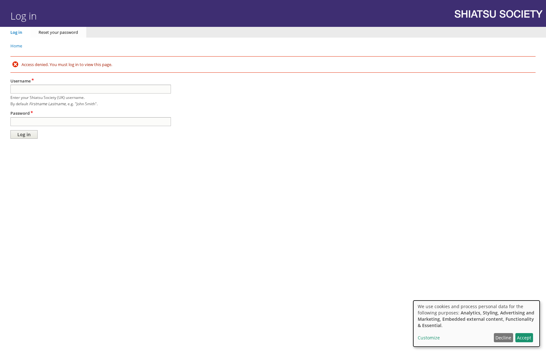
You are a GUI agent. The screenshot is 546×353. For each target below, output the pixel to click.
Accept (524, 338)
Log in (16, 32)
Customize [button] (429, 338)
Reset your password (58, 32)
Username (20, 81)
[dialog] (476, 324)
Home (16, 46)
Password (20, 113)
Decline (503, 338)
